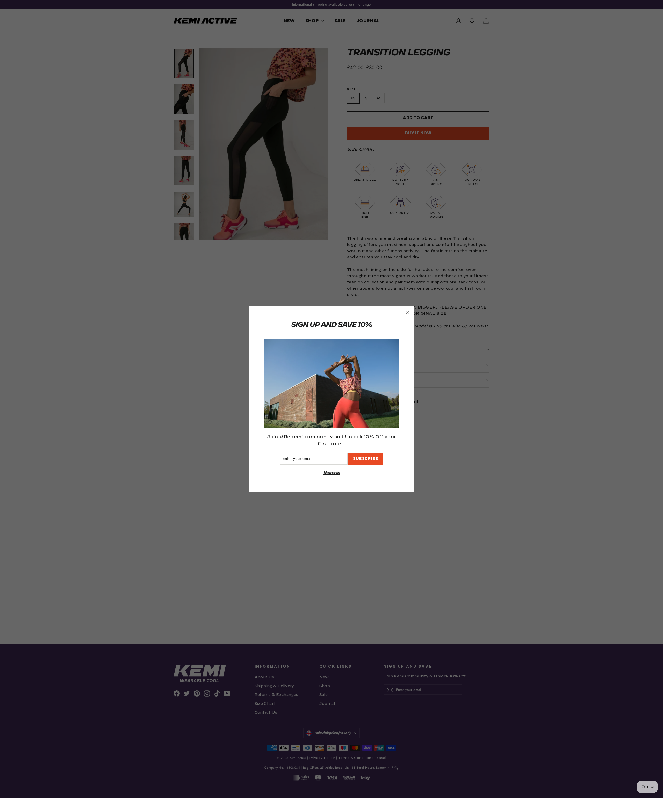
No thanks (331, 473)
